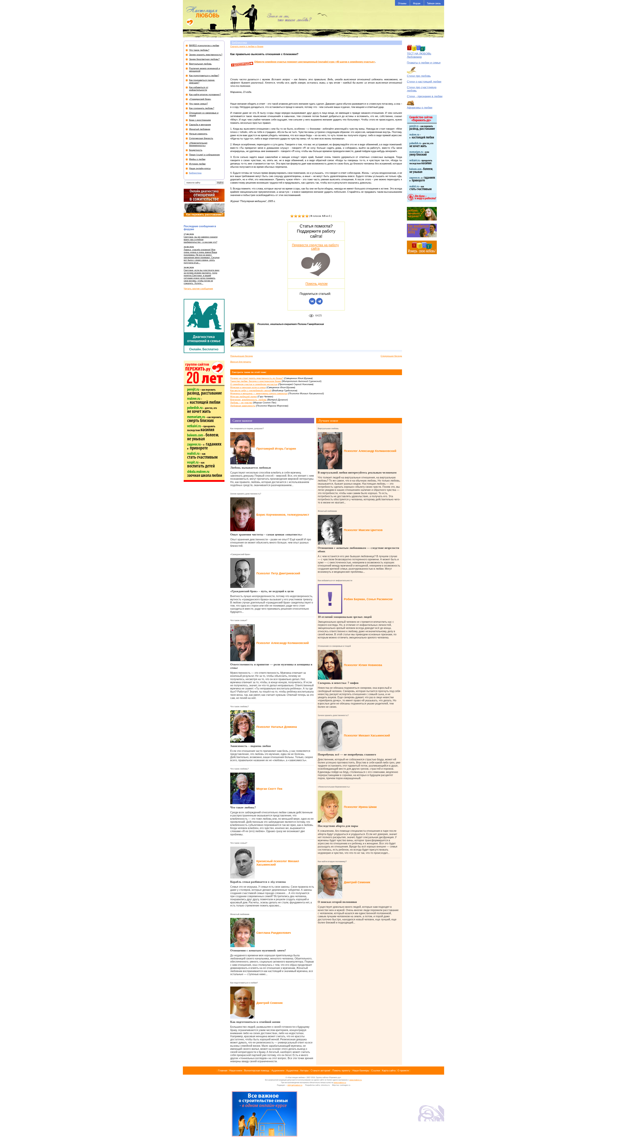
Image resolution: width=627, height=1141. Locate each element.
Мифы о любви (197, 159)
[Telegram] (319, 301)
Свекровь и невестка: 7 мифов (338, 683)
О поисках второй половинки (337, 902)
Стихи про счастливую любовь (421, 89)
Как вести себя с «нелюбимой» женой (250, 390)
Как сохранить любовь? (201, 108)
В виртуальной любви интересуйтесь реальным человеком (357, 472)
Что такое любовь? (239, 706)
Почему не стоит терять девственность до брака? (256, 378)
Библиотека (239, 42)
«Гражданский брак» (240, 554)
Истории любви (197, 163)
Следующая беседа (391, 356)
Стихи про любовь (419, 75)
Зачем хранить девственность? (245, 494)
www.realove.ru (355, 1080)
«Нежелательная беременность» (334, 787)
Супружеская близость (201, 138)
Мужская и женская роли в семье (248, 387)
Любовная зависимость (242, 405)
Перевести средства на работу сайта (315, 246)
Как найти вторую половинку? (332, 861)
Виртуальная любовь (328, 428)
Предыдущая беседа (241, 356)
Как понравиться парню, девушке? (247, 428)
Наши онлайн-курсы (200, 168)
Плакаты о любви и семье (424, 62)
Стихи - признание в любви (424, 96)
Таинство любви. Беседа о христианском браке (255, 381)
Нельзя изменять (198, 133)
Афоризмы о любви (419, 107)
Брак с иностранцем (200, 120)
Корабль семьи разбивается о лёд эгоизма (258, 881)
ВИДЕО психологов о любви (204, 45)
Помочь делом (316, 283)
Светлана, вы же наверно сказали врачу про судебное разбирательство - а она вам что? (200, 239)
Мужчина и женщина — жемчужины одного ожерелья (259, 393)
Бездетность (195, 150)
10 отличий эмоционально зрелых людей (345, 616)
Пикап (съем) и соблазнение (204, 154)
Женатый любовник (239, 914)
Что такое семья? (238, 620)
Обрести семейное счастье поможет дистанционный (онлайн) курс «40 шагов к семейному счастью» (314, 61)
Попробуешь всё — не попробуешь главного (347, 754)
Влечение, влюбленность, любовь (248, 399)
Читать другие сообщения (198, 288)
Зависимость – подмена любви (250, 746)
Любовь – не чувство (241, 402)
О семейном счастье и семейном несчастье (253, 384)
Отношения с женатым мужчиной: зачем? (258, 950)
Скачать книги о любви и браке (246, 46)
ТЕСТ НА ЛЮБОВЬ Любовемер (419, 55)
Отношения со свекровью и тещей (334, 646)
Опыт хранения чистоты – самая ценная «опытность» (266, 534)
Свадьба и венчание (200, 124)
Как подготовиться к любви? (244, 983)
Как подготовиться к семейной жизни (255, 1021)
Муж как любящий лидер (243, 396)
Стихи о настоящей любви (424, 81)
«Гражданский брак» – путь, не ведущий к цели (262, 591)
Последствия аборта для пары (338, 826)
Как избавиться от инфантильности (335, 580)
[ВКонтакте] (312, 301)
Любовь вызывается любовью (250, 467)
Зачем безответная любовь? (204, 59)
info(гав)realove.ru (295, 1085)
